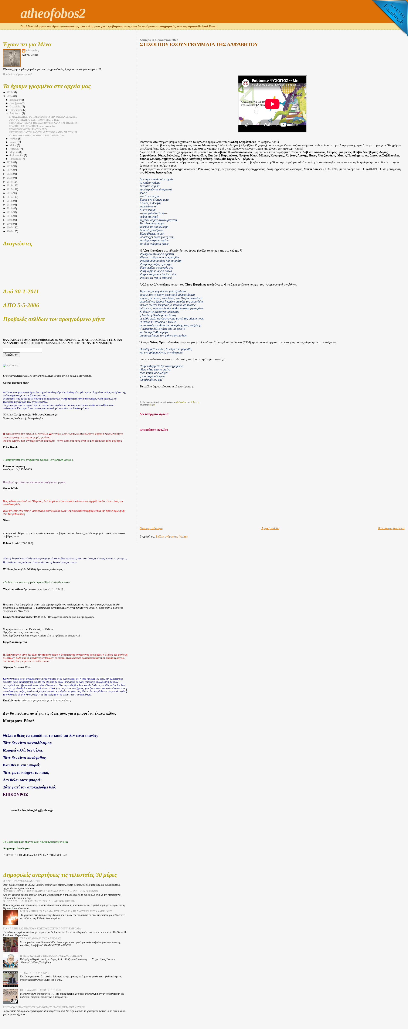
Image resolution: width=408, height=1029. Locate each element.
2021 (10, 173)
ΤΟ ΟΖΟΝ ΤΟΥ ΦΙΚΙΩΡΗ (34, 972)
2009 (10, 219)
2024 (10, 162)
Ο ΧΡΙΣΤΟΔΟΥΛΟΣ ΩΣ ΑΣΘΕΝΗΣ (22, 881)
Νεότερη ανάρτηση (151, 528)
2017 (10, 189)
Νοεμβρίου (15, 103)
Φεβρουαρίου (17, 155)
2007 (10, 227)
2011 (10, 212)
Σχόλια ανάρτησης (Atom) (172, 536)
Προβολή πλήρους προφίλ (17, 74)
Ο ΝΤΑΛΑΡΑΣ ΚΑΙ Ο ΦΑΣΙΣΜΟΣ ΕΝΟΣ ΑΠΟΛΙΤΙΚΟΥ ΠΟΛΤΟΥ (39, 901)
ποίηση (151, 404)
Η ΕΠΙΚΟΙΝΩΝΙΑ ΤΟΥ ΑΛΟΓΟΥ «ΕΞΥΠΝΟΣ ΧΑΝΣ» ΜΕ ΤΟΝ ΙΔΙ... (44, 132)
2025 (10, 96)
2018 (10, 185)
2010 (10, 216)
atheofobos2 (52, 13)
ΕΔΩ (64, 855)
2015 (10, 197)
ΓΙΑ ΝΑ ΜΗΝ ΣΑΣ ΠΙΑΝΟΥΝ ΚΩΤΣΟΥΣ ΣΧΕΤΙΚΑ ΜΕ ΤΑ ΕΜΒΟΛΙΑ (42, 928)
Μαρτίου (14, 152)
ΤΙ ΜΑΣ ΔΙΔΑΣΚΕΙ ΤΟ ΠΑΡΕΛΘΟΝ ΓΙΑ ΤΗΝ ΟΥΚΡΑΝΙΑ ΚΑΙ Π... (43, 116)
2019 (10, 181)
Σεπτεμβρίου (16, 110)
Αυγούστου (16, 113)
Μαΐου (13, 145)
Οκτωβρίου (16, 106)
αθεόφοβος (32, 50)
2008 (10, 223)
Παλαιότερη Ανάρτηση (391, 528)
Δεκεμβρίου (16, 100)
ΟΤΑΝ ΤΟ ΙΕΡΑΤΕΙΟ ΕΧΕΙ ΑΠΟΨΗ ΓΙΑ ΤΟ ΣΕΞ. (34, 119)
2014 (10, 200)
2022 (10, 170)
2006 (10, 231)
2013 (10, 204)
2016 (10, 193)
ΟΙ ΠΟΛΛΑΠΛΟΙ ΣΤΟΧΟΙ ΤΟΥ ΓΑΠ (40, 990)
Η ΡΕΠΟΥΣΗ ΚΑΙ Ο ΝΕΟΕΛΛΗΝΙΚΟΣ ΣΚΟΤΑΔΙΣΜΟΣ (51, 955)
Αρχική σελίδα (270, 528)
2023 (10, 166)
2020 (10, 177)
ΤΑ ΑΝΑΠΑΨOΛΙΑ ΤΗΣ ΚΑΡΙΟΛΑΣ (40, 938)
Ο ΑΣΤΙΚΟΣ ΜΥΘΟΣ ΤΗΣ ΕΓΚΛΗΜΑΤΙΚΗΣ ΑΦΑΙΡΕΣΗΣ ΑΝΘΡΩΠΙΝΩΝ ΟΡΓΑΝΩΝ (50, 891)
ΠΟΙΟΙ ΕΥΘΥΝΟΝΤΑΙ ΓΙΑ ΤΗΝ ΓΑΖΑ (28, 129)
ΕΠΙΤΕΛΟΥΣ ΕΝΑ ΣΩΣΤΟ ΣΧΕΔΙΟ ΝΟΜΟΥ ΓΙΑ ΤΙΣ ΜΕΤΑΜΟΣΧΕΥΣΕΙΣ (44, 1007)
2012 (10, 208)
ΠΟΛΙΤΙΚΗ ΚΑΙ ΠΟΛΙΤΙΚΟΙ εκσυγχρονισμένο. (32, 126)
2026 (10, 92)
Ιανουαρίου (16, 159)
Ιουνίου (14, 142)
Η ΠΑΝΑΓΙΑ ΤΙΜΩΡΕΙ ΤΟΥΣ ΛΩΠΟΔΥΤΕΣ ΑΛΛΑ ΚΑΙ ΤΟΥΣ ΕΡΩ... (44, 123)
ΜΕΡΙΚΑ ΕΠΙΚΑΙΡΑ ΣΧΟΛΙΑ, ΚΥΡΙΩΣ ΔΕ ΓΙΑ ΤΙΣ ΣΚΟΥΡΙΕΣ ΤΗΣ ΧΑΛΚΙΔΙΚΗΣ (66, 911)
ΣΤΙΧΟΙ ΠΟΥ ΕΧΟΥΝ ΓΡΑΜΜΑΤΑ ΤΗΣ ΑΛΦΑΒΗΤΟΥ (36, 135)
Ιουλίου (14, 138)
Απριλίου (15, 149)
